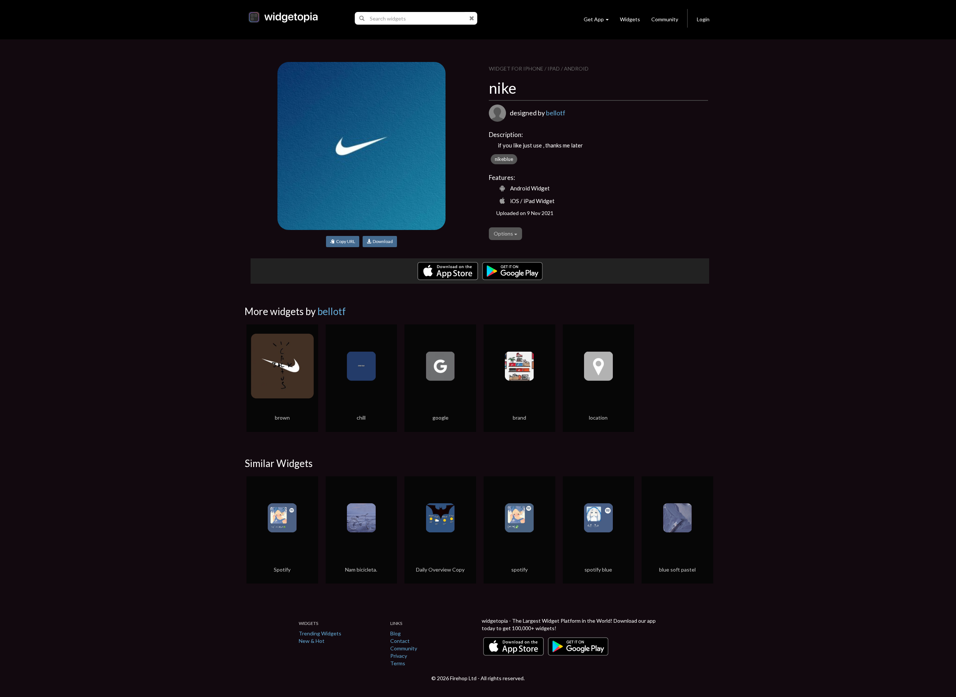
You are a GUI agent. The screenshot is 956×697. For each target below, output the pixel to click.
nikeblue (504, 159)
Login (703, 19)
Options (504, 233)
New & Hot (312, 641)
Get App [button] (594, 19)
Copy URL (345, 241)
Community (664, 19)
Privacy (398, 656)
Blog (395, 633)
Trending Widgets (320, 633)
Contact (400, 641)
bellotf (555, 113)
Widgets (630, 19)
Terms (397, 663)
